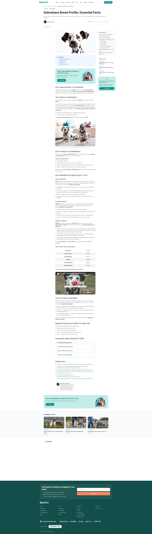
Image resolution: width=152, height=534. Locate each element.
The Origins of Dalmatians (104, 36)
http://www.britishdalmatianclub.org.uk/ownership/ (68, 376)
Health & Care (42, 508)
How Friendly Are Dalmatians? (105, 37)
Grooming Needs (103, 42)
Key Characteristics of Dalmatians (105, 34)
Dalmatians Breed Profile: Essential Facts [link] (65, 6)
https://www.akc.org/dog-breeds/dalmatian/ (83, 364)
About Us (79, 508)
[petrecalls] (73, 521)
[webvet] (64, 521)
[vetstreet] (89, 521)
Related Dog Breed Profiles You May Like (106, 50)
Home (45, 6)
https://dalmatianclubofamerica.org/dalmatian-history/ (69, 367)
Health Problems (103, 44)
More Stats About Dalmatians (105, 46)
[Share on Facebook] (47, 27)
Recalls (85, 2)
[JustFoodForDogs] (55, 526)
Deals (73, 2)
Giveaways (91, 2)
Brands (68, 2)
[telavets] (81, 521)
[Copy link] (50, 27)
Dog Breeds (53, 6)
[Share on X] (45, 27)
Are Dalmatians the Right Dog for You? (106, 39)
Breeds (41, 514)
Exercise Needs (103, 41)
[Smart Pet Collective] (48, 521)
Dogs (49, 6)
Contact (78, 510)
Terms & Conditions (81, 514)
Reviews (62, 2)
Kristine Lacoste (50, 21)
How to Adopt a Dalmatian (104, 47)
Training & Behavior (44, 512)
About (81, 2)
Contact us (99, 508)
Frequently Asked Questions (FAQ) (106, 52)
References (101, 54)
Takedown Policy (80, 516)
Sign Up (93, 493)
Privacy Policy (79, 512)
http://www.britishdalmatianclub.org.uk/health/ (81, 378)
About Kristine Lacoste (65, 383)
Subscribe (109, 2)
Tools (77, 2)
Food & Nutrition (43, 510)
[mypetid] (97, 521)
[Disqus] (76, 459)
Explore (57, 2)
